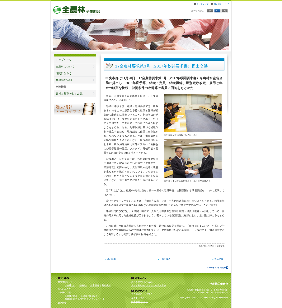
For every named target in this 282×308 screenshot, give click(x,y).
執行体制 (106, 285)
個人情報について (221, 4)
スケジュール (95, 299)
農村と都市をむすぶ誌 (142, 282)
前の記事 (111, 259)
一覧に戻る (165, 259)
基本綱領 (94, 285)
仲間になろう (64, 73)
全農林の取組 (71, 296)
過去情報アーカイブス (142, 294)
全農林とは (70, 285)
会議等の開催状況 (89, 296)
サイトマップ (202, 4)
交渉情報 (62, 302)
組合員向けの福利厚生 (75, 299)
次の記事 (218, 259)
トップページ (64, 59)
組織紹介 (83, 285)
